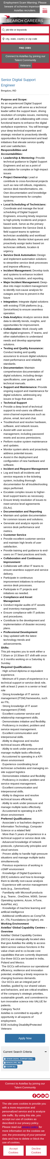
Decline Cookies (36, 1150)
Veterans (25, 65)
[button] (25, 1051)
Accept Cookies (13, 1150)
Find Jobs (25, 48)
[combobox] (25, 29)
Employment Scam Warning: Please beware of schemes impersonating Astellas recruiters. (25, 6)
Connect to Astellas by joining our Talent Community (25, 58)
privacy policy (30, 1126)
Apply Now (25, 1038)
